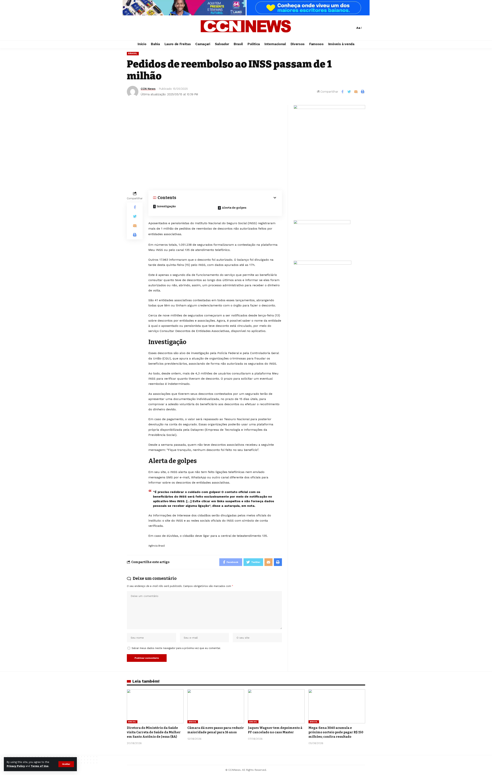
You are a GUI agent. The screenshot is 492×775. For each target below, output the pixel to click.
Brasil (132, 53)
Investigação (166, 206)
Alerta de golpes (234, 207)
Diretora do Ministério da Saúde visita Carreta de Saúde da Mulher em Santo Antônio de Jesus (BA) (154, 732)
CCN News (148, 88)
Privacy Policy (16, 766)
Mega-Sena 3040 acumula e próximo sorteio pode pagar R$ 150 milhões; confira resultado (335, 732)
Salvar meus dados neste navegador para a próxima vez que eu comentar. (176, 648)
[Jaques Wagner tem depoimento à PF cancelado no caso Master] (276, 706)
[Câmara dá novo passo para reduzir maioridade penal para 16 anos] (215, 706)
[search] (351, 28)
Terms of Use (39, 766)
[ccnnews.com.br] (246, 27)
